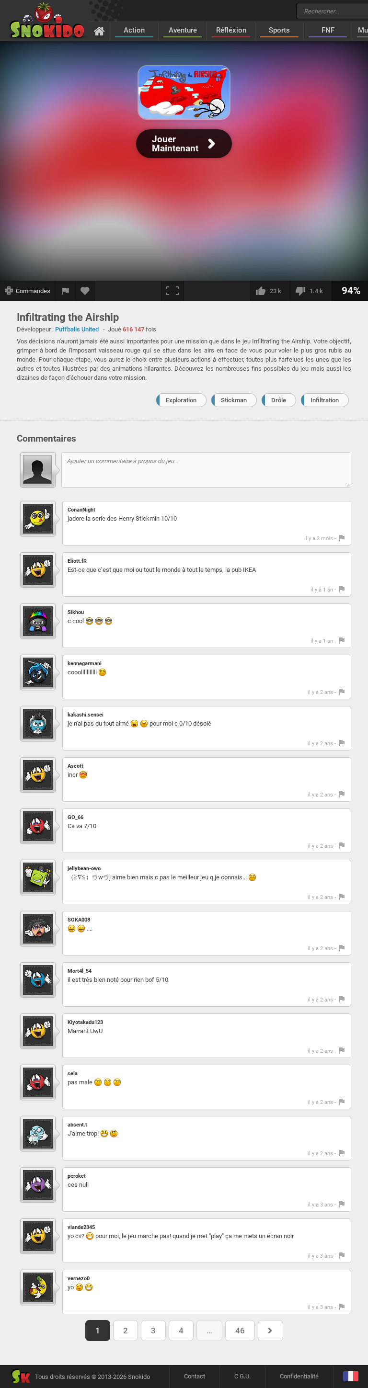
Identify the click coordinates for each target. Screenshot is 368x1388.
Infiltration (324, 400)
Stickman (234, 400)
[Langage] (350, 1376)
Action (134, 30)
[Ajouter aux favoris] (85, 291)
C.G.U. (242, 1376)
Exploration (181, 400)
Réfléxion (231, 30)
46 (240, 1330)
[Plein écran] (172, 291)
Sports (279, 30)
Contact (194, 1376)
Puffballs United (77, 329)
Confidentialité (299, 1376)
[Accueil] (99, 30)
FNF (328, 30)
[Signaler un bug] (66, 291)
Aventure (183, 30)
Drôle (278, 400)
